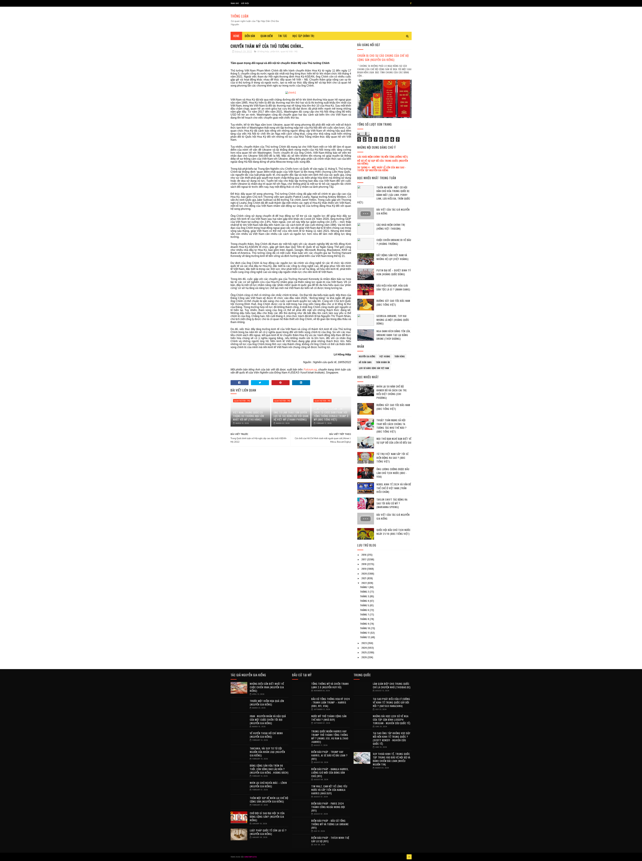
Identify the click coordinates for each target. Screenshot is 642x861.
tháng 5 (365, 605)
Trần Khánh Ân (383, 362)
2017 (364, 559)
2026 (364, 657)
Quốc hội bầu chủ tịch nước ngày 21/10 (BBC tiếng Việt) (393, 531)
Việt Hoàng (385, 356)
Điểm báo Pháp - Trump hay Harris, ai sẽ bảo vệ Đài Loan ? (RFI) (329, 755)
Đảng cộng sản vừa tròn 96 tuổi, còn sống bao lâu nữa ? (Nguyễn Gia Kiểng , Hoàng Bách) (269, 769)
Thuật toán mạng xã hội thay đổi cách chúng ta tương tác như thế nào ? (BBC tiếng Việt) (392, 425)
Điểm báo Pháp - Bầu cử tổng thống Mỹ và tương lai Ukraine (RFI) (330, 824)
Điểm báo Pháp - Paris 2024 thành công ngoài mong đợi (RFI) (328, 807)
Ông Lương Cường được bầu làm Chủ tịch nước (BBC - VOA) (393, 472)
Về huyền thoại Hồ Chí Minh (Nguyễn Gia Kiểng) (266, 734)
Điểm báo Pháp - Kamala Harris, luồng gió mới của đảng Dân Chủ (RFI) (330, 772)
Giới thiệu (245, 3)
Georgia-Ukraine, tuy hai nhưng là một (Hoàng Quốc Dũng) (393, 319)
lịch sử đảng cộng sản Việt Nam (374, 368)
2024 (364, 647)
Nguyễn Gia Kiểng (367, 356)
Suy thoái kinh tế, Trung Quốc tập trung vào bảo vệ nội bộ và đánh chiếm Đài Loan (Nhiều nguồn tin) (391, 759)
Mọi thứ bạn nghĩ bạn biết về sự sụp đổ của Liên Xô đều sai (394, 440)
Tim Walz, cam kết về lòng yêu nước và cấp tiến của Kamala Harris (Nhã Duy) (329, 789)
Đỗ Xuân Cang (365, 362)
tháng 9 (365, 623)
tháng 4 (365, 600)
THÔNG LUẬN (239, 16)
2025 (364, 652)
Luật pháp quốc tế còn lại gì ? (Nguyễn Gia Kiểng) (268, 832)
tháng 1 (364, 587)
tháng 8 (365, 619)
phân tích (275, 51)
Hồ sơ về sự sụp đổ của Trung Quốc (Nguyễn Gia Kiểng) (382, 162)
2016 (364, 554)
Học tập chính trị (303, 36)
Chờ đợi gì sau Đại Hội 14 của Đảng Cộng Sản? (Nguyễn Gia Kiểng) (267, 816)
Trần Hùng (399, 356)
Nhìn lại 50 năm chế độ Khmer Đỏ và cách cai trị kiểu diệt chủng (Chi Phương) (392, 392)
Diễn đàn (250, 36)
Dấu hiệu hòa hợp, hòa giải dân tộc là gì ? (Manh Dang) (393, 287)
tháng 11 (365, 632)
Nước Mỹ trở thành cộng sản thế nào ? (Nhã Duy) (329, 717)
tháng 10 (365, 628)
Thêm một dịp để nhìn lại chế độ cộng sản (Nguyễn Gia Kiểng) (269, 799)
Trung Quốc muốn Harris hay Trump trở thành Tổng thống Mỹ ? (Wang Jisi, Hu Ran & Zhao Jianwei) (329, 736)
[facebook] (411, 3)
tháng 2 (365, 591)
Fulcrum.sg (310, 369)
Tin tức (282, 36)
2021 (364, 578)
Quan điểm (266, 36)
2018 (364, 564)
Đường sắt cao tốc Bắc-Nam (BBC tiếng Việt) (393, 302)
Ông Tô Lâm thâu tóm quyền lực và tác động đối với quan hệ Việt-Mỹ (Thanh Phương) (291, 416)
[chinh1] (290, 92)
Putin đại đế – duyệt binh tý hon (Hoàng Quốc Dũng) (394, 272)
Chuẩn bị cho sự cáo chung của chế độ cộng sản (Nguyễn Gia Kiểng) (383, 57)
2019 (364, 568)
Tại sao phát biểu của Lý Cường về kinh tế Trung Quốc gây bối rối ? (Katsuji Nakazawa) (391, 702)
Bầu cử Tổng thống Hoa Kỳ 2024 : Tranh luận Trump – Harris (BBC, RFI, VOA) (330, 702)
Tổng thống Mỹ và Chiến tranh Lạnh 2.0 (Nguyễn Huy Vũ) (330, 685)
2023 (364, 643)
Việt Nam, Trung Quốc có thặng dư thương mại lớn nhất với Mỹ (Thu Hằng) (248, 416)
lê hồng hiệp (263, 51)
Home (236, 36)
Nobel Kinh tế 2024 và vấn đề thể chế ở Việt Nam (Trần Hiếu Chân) (394, 488)
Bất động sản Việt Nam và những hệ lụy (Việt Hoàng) (392, 257)
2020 (364, 573)
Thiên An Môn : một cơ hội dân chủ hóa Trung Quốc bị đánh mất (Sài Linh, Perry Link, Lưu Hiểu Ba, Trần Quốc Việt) (383, 194)
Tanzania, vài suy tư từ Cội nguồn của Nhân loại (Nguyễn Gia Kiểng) (267, 751)
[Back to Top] (409, 856)
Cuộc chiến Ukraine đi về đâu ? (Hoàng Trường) (394, 242)
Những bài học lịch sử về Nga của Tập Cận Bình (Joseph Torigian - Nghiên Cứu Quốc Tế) (391, 719)
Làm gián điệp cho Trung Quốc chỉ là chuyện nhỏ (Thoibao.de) (391, 685)
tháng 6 (365, 610)
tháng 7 (365, 614)
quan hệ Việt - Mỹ (289, 51)
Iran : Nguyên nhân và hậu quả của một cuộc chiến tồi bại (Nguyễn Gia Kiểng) (268, 719)
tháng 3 (365, 596)
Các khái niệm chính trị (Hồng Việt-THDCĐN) (391, 226)
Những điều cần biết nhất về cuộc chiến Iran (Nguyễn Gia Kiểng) (267, 687)
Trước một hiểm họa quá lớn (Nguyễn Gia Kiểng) (267, 702)
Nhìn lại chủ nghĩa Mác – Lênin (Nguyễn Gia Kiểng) (268, 784)
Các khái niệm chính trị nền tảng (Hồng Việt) (382, 156)
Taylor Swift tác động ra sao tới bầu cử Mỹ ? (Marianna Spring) (392, 503)
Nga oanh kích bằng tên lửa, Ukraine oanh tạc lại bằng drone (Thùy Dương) (394, 334)
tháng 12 (365, 637)
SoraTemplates (250, 856)
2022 (364, 583)
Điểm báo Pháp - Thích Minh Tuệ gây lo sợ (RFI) (330, 839)
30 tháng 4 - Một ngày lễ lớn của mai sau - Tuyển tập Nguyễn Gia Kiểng (381, 169)
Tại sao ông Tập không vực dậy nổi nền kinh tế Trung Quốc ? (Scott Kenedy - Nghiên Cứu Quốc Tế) (391, 738)
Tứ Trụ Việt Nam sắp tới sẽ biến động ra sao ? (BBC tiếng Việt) (393, 457)
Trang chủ (235, 3)
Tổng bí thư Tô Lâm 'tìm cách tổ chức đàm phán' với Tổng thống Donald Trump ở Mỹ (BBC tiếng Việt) (331, 414)
